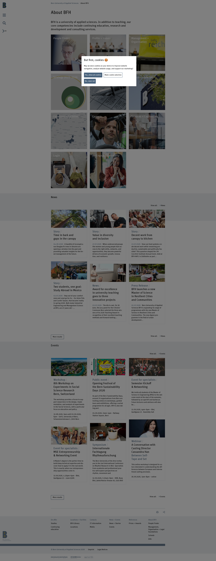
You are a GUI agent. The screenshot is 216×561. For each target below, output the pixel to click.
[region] (109, 71)
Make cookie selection (113, 75)
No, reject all (90, 81)
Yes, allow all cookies (93, 75)
